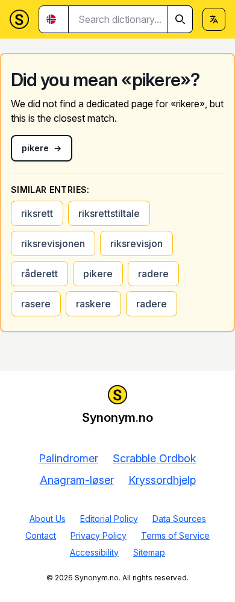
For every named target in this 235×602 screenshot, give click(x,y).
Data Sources (179, 518)
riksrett (37, 213)
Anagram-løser (77, 480)
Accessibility (94, 552)
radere (153, 274)
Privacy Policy (98, 535)
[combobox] (131, 19)
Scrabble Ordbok (154, 458)
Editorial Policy (109, 518)
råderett (39, 274)
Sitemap (149, 552)
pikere (98, 274)
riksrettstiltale (109, 213)
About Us (48, 518)
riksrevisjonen (53, 243)
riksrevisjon (136, 243)
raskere (93, 304)
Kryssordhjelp (162, 480)
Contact (40, 535)
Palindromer (68, 458)
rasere (36, 304)
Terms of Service (175, 535)
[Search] (180, 19)
